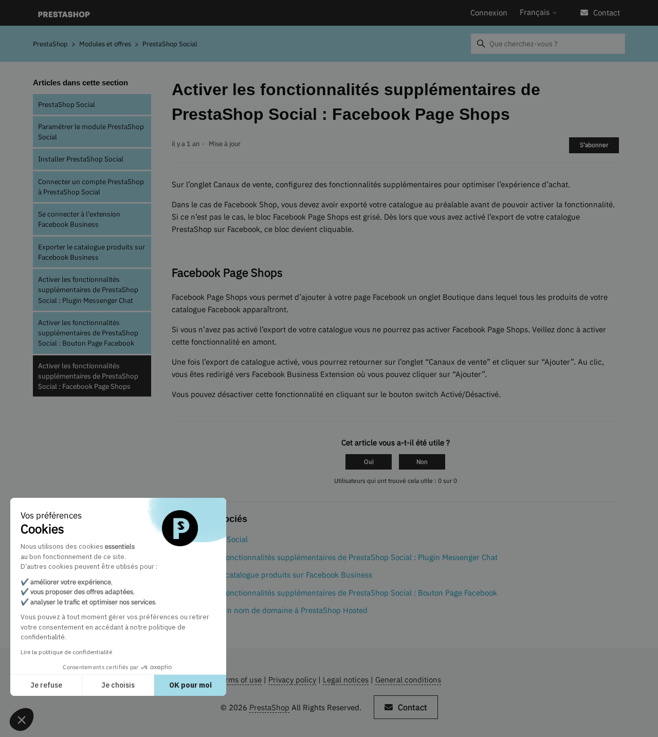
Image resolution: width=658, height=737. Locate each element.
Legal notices (346, 680)
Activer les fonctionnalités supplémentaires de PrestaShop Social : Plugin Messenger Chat (88, 290)
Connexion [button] (488, 12)
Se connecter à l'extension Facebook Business (79, 219)
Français (536, 12)
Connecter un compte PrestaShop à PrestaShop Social (91, 186)
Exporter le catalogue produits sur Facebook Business (91, 252)
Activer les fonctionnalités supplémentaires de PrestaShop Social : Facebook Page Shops (88, 376)
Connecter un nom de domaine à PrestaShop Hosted (276, 610)
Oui (369, 461)
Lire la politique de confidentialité (66, 652)
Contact (606, 12)
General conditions (408, 680)
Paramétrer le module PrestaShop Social (91, 131)
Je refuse (46, 685)
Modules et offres (105, 44)
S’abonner (594, 145)
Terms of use (239, 680)
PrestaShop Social (169, 44)
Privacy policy (292, 680)
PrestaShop (50, 44)
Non (422, 461)
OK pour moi (190, 685)
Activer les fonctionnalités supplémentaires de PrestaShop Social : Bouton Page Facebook (88, 333)
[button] (21, 719)
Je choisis (118, 685)
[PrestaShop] (64, 13)
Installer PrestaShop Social (80, 159)
